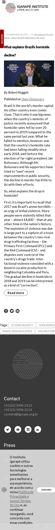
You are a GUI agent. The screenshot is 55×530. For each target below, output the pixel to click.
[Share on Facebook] (6, 311)
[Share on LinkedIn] (18, 311)
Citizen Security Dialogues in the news (28, 38)
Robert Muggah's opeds (17, 331)
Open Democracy (32, 99)
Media (7, 38)
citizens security (22, 325)
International (39, 34)
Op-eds (49, 34)
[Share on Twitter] (12, 311)
